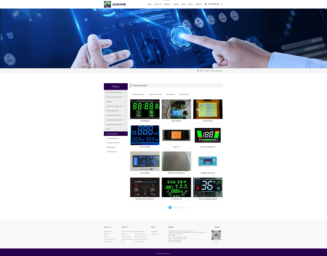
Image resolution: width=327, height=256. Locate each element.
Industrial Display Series (113, 115)
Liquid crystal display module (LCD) (114, 97)
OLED (108, 129)
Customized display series (114, 120)
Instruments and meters (113, 143)
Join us (105, 236)
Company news (154, 231)
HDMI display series (112, 111)
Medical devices (111, 147)
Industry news (154, 234)
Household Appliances (113, 138)
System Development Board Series (114, 124)
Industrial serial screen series (114, 106)
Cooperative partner (108, 241)
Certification (106, 234)
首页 (201, 71)
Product (206, 71)
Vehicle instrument (112, 151)
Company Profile (108, 231)
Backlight (109, 101)
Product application (112, 134)
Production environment (109, 239)
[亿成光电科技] (116, 3)
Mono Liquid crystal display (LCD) (114, 92)
